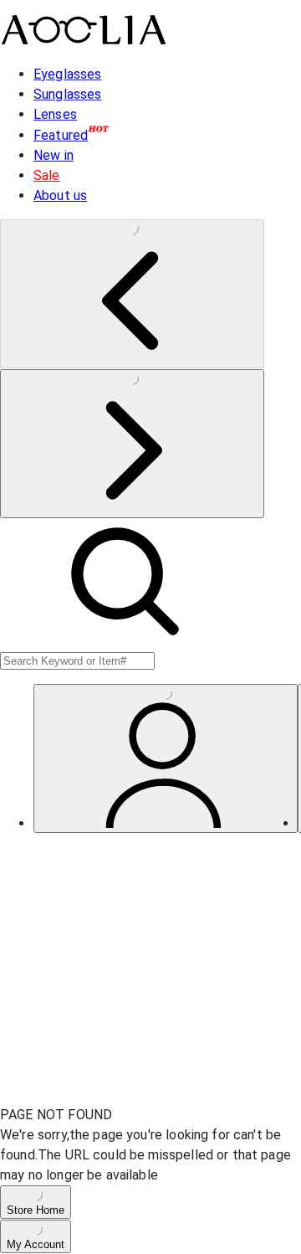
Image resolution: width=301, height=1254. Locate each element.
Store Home (35, 1210)
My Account (35, 1244)
